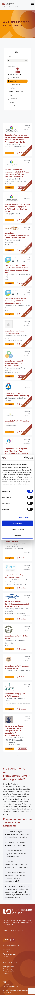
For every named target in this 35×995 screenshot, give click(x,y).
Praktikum (13, 99)
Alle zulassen (17, 523)
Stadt (9, 57)
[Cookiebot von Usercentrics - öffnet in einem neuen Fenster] (25, 457)
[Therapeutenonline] (12, 5)
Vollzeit (12, 106)
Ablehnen (17, 536)
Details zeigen (24, 517)
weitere (12, 88)
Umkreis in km (12, 66)
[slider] (17, 69)
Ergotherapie (14, 78)
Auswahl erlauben (17, 529)
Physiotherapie (15, 84)
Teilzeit (12, 102)
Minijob (12, 95)
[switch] (30, 497)
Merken (23, 153)
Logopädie (13, 81)
